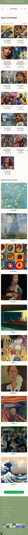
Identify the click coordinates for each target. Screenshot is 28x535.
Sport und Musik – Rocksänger (7, 172)
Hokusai (13, 484)
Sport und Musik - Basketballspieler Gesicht (20, 150)
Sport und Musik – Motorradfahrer (7, 41)
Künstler (5, 504)
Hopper (13, 332)
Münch (13, 423)
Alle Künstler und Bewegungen (14, 492)
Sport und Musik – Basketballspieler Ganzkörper (7, 150)
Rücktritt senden (7, 516)
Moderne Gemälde (7, 510)
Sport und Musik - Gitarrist (20, 41)
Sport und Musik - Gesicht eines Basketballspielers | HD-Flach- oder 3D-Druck (7, 63)
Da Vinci (13, 301)
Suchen (4, 498)
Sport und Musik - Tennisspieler (7, 128)
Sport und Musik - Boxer (7, 106)
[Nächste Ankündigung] (25, 2)
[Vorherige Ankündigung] (2, 2)
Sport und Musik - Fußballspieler (7, 86)
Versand (21, 531)
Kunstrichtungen (7, 507)
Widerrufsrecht (22, 529)
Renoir (13, 454)
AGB (17, 531)
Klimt (13, 362)
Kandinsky (13, 271)
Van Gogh (13, 210)
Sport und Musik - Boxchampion (20, 128)
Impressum (19, 533)
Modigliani (13, 393)
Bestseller (5, 501)
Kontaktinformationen (11, 533)
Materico (8, 529)
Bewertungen (6, 513)
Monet (13, 241)
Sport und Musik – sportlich (20, 86)
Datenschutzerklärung (10, 531)
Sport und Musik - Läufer (20, 107)
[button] (2, 8)
